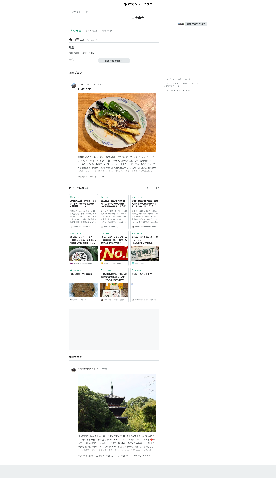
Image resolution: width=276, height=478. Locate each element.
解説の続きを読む (113, 60)
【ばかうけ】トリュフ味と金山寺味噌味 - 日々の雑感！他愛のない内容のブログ (114, 240)
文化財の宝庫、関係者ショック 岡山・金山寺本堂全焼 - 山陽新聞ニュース (83, 203)
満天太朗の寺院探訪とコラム (89, 369)
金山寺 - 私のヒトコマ (142, 274)
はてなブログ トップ (80, 12)
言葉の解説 (76, 30)
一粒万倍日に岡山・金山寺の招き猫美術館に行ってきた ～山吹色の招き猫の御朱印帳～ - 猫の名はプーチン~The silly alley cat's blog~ (114, 277)
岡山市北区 (81, 52)
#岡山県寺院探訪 (85, 455)
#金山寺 (92, 176)
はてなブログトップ (171, 86)
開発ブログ (194, 83)
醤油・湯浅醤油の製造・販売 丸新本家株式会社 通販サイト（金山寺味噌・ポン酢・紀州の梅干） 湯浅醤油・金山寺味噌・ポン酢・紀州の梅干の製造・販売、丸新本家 (145, 203)
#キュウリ (102, 176)
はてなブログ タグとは (173, 83)
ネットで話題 (91, 30)
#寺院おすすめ (112, 455)
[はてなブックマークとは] (86, 187)
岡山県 (72, 52)
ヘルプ (185, 83)
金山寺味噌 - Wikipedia (81, 274)
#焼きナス (82, 176)
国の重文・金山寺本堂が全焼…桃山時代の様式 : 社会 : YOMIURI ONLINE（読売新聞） (113, 203)
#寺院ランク (126, 455)
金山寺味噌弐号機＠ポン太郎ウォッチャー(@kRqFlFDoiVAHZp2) (145, 240)
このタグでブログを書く (195, 24)
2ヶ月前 (100, 84)
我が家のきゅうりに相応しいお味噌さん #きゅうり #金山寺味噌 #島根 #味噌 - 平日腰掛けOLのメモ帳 (83, 240)
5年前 (104, 369)
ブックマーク (76, 196)
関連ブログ (107, 30)
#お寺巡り (99, 455)
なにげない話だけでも (86, 84)
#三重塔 (147, 455)
